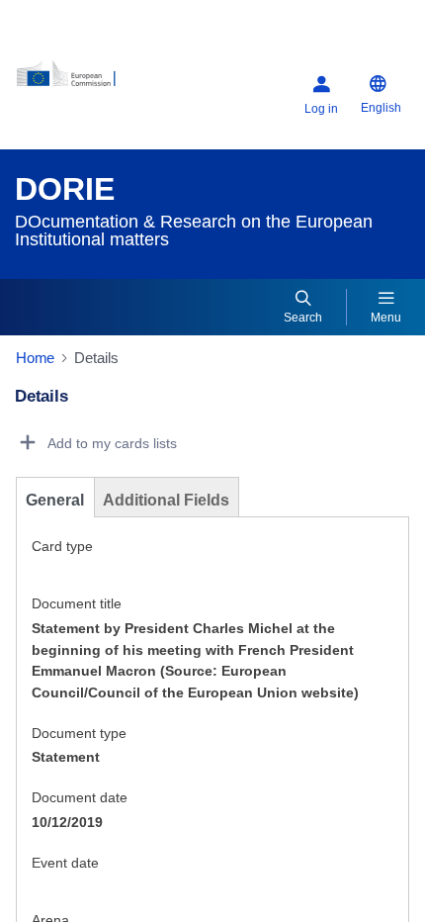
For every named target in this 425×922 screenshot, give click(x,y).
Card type (62, 546)
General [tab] (55, 500)
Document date (80, 797)
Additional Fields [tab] (166, 500)
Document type (79, 733)
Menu (386, 317)
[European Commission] (84, 81)
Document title (77, 603)
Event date (65, 863)
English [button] (381, 108)
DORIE (65, 189)
